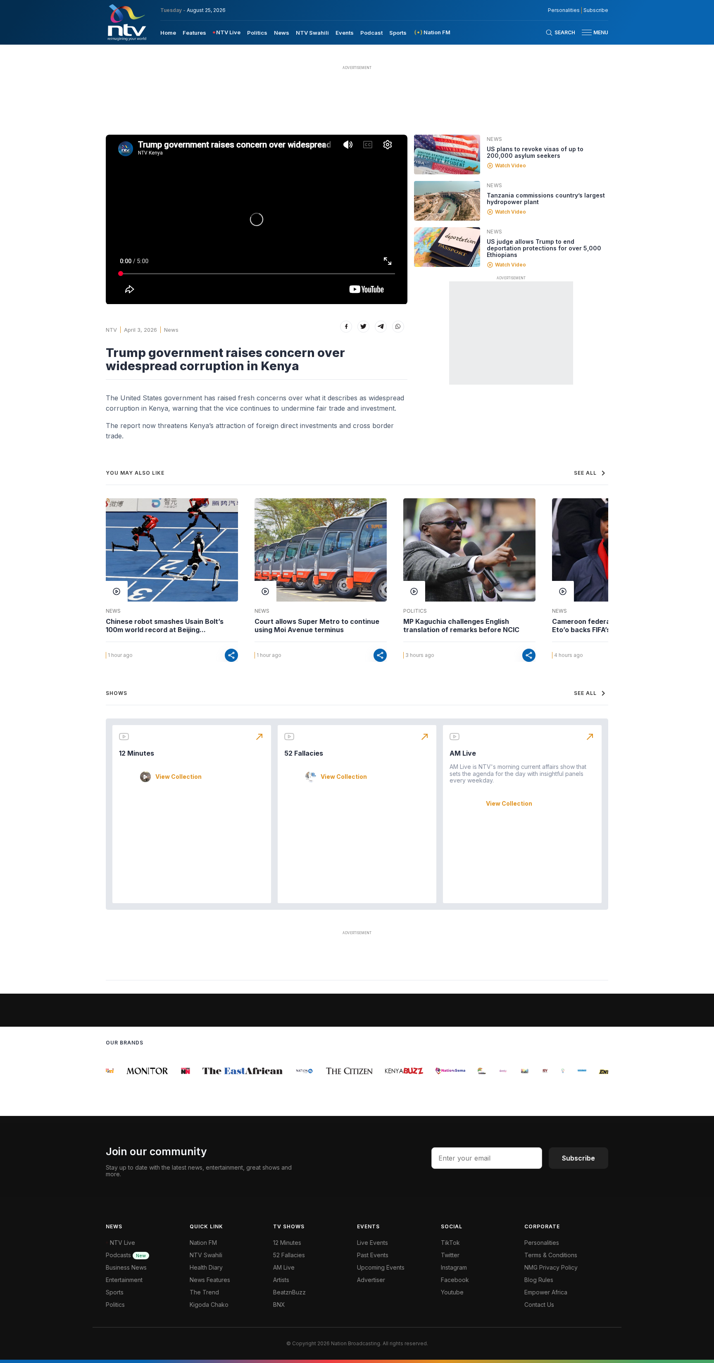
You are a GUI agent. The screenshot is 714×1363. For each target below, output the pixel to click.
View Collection (178, 776)
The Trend (204, 1292)
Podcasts (126, 1254)
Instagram (454, 1267)
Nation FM (203, 1242)
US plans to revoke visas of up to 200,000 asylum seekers (535, 152)
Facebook (455, 1279)
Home (168, 32)
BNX (279, 1304)
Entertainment (124, 1279)
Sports (398, 32)
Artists (281, 1279)
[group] (133, 1071)
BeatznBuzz (289, 1292)
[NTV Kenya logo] (126, 22)
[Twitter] (363, 327)
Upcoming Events (381, 1267)
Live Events (372, 1242)
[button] (591, 32)
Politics (257, 32)
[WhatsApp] (398, 327)
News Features (210, 1279)
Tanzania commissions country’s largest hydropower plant (546, 198)
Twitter (450, 1254)
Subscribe (595, 10)
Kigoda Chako (209, 1304)
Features (194, 32)
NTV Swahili (312, 32)
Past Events (372, 1254)
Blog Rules (538, 1279)
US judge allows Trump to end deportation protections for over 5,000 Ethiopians (544, 248)
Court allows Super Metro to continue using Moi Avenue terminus (317, 625)
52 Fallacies (303, 753)
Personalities (564, 10)
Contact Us (539, 1304)
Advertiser (371, 1279)
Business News (126, 1267)
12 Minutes (136, 753)
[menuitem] (168, 32)
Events (345, 32)
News (281, 32)
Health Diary (206, 1267)
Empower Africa (545, 1292)
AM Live (463, 753)
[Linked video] (447, 154)
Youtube (452, 1292)
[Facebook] (346, 327)
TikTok (450, 1242)
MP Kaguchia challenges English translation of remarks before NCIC (461, 625)
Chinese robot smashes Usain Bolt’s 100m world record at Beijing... (165, 625)
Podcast (371, 32)
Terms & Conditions (550, 1254)
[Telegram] (381, 327)
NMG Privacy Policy (551, 1267)
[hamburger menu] (587, 32)
